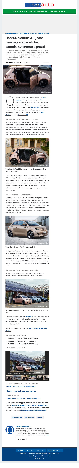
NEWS (21, 11)
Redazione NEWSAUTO (14, 62)
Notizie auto (44, 33)
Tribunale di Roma (47, 453)
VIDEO (51, 11)
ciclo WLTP (29, 316)
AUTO (25, 11)
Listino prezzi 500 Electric (16, 398)
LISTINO (61, 11)
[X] (20, 439)
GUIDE (34, 11)
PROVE (30, 11)
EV (17, 11)
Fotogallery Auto (20, 33)
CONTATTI (30, 450)
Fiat (12, 33)
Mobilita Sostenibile (33, 33)
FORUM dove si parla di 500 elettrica (33, 410)
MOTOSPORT (40, 11)
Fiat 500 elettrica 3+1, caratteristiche (18, 195)
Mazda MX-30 (23, 115)
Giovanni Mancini (46, 456)
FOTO (46, 11)
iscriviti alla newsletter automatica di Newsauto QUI (29, 405)
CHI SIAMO (20, 450)
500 (7, 33)
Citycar (40, 417)
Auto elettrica (30, 417)
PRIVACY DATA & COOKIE (54, 450)
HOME (14, 11)
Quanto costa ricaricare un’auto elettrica (21, 391)
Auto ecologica (17, 417)
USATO (56, 11)
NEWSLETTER (40, 450)
